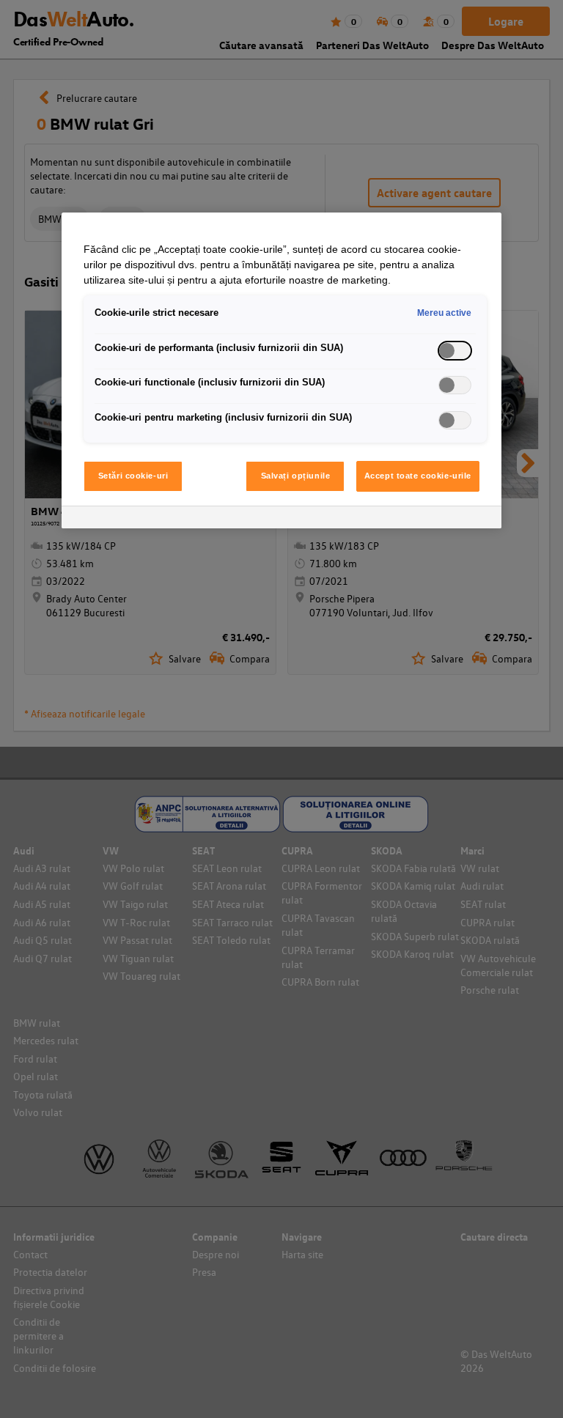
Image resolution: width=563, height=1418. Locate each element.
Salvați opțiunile (296, 475)
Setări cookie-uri (133, 475)
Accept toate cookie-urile (417, 475)
